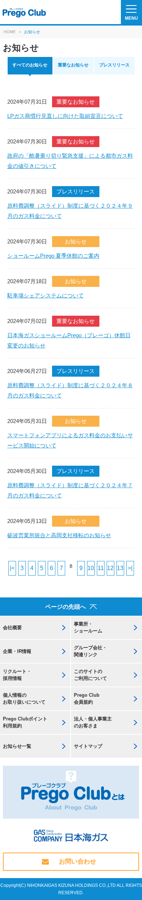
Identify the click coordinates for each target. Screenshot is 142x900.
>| (130, 568)
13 (120, 568)
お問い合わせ (77, 861)
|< (12, 568)
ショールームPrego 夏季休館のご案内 (53, 256)
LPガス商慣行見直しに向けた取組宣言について (65, 116)
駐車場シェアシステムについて (45, 295)
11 (101, 568)
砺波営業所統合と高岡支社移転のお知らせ (59, 535)
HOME (10, 32)
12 (110, 568)
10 (90, 568)
